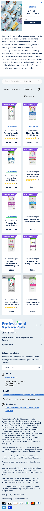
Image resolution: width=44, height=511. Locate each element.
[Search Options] (39, 81)
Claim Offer (32, 22)
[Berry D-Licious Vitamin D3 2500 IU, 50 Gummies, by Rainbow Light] (11, 284)
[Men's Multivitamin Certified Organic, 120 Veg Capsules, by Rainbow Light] (32, 202)
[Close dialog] (42, 2)
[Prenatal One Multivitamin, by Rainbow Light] (11, 202)
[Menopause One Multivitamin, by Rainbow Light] (32, 284)
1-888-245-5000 (11, 377)
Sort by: (11, 89)
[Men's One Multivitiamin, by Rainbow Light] (11, 157)
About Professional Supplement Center (17, 338)
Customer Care (9, 333)
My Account (7, 344)
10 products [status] (29, 96)
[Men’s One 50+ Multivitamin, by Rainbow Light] (32, 112)
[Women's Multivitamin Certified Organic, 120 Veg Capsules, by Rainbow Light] (11, 244)
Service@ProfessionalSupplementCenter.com (23, 394)
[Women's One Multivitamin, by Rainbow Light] (32, 157)
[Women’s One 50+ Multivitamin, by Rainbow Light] (11, 112)
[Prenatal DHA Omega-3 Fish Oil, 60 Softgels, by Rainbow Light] (32, 244)
